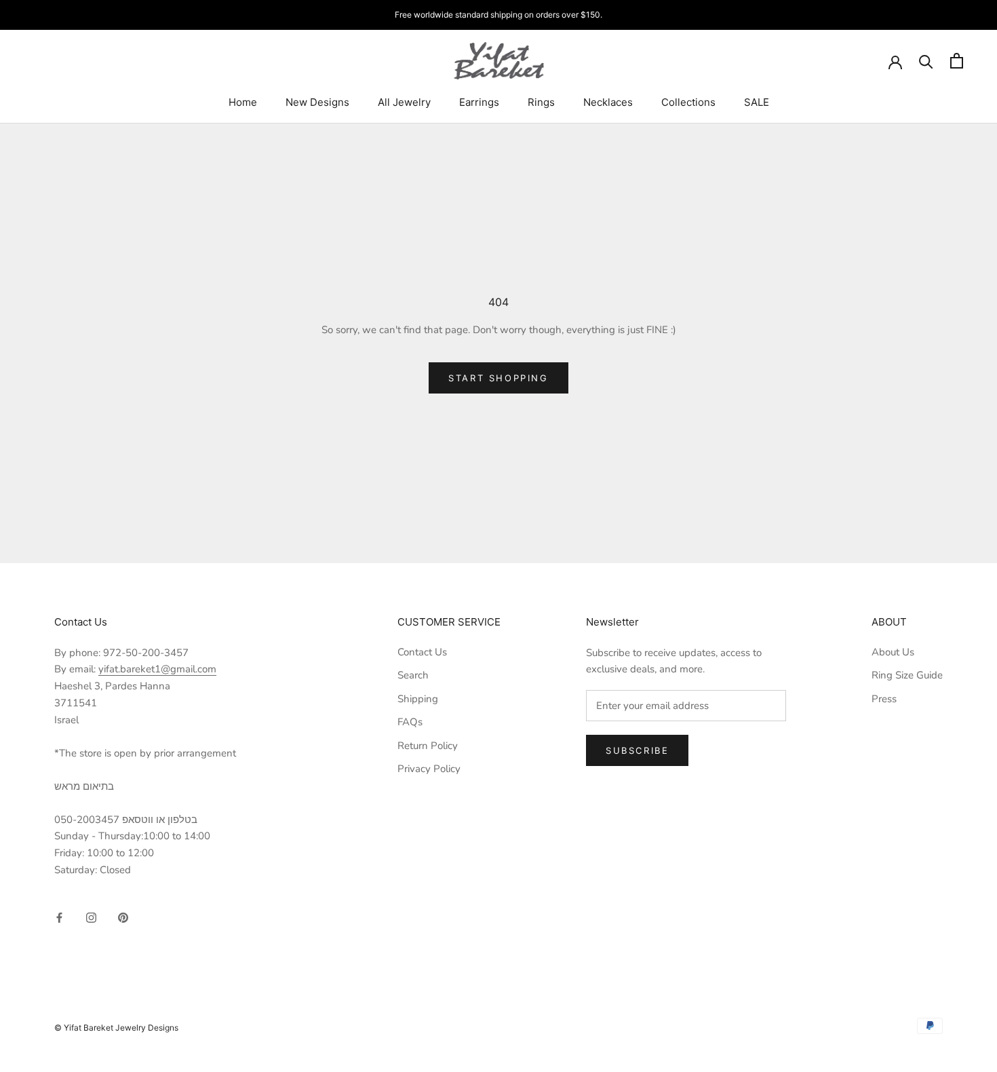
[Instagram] (91, 916)
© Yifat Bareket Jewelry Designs (116, 1027)
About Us (893, 652)
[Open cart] (956, 61)
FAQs (410, 722)
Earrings (479, 102)
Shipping (417, 699)
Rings (541, 102)
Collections (688, 102)
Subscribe (637, 750)
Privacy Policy (429, 769)
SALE (756, 102)
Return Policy (427, 745)
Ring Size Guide (907, 675)
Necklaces (608, 102)
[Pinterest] (123, 916)
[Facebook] (59, 916)
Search (413, 675)
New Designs (317, 102)
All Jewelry (404, 102)
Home (243, 102)
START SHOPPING (498, 377)
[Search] (926, 61)
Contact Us (422, 652)
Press (884, 699)
